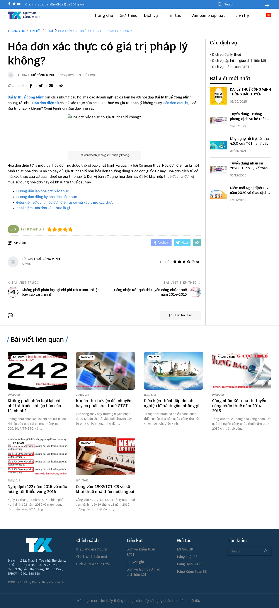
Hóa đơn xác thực (177, 103)
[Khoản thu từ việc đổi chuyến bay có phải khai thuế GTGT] (105, 371)
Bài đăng (87, 357)
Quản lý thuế (226, 357)
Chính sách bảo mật (91, 557)
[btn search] (267, 6)
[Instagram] (193, 262)
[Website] (179, 262)
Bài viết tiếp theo (180, 283)
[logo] (24, 18)
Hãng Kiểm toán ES (192, 571)
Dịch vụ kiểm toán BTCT (230, 67)
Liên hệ (242, 15)
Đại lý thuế (17, 97)
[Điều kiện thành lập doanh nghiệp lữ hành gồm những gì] (173, 371)
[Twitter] (184, 262)
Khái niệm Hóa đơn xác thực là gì (43, 208)
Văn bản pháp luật (208, 15)
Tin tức (175, 15)
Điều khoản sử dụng (91, 549)
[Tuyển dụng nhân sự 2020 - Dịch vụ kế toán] (218, 169)
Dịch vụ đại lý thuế (226, 55)
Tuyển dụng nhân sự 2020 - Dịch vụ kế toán (249, 165)
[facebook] (9, 4)
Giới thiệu (129, 15)
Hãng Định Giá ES (190, 564)
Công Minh (35, 97)
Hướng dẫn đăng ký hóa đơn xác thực (46, 197)
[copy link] (60, 85)
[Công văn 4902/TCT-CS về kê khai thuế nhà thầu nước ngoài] (105, 456)
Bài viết (18, 357)
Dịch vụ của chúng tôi (93, 564)
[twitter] (14, 4)
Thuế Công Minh (41, 75)
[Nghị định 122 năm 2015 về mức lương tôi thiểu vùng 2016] (37, 456)
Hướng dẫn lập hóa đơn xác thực (42, 191)
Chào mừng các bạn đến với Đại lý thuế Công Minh (55, 4)
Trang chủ (103, 15)
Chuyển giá (135, 562)
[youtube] (18, 4)
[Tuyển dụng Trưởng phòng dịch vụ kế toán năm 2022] (218, 120)
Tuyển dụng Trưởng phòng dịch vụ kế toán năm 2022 (248, 119)
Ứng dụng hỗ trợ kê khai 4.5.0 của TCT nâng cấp (250, 141)
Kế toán (18, 443)
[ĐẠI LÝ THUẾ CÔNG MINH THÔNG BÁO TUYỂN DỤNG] (218, 96)
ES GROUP (185, 549)
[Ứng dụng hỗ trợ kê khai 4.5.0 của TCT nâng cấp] (218, 145)
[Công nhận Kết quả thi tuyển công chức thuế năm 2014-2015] (242, 371)
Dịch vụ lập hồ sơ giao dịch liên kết (239, 61)
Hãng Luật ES (187, 557)
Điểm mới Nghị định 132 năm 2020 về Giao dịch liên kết (249, 193)
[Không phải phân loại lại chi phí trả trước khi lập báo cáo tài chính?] (37, 371)
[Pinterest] (188, 262)
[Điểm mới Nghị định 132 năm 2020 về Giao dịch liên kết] (218, 194)
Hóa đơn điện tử (45, 103)
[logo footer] (39, 545)
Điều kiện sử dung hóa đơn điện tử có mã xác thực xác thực (64, 202)
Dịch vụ (151, 15)
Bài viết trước (25, 283)
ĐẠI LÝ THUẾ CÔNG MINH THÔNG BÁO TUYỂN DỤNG (250, 94)
